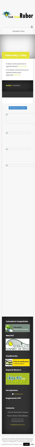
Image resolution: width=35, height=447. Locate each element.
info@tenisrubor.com (17, 425)
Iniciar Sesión (22, 66)
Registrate (17, 75)
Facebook (11, 94)
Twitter (14, 94)
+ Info (32, 444)
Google (7, 94)
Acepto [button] (26, 444)
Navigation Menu (18, 31)
